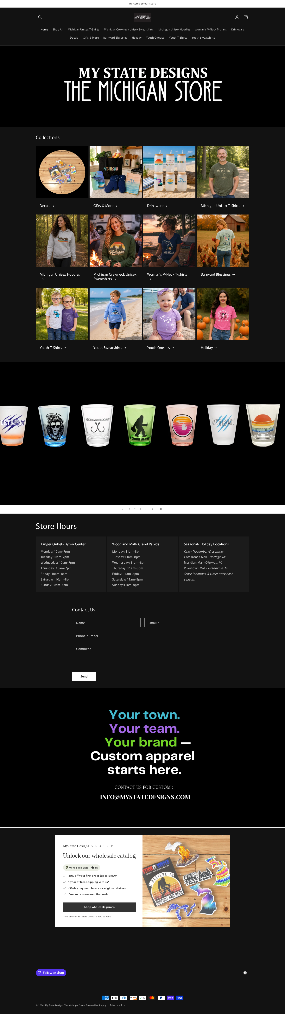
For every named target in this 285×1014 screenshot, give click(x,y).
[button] (40, 17)
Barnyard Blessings (216, 274)
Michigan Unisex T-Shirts (220, 205)
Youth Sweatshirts (107, 347)
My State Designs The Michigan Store (65, 1005)
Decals (45, 205)
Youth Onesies (158, 347)
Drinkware (155, 205)
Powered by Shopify (96, 1005)
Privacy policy (117, 1004)
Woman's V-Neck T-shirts (167, 274)
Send (84, 676)
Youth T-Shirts (51, 347)
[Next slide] (152, 509)
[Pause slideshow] (162, 509)
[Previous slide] (122, 509)
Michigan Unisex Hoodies (60, 274)
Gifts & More (103, 205)
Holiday (207, 347)
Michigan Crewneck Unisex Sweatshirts (114, 276)
